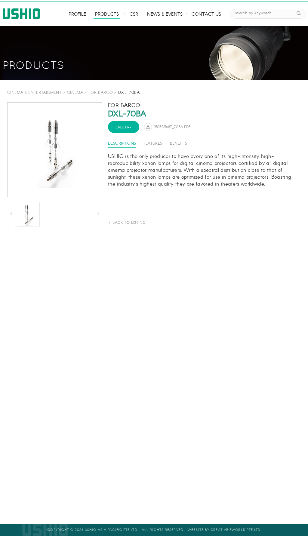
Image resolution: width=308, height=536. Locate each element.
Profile (77, 14)
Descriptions (122, 143)
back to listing (129, 222)
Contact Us (206, 14)
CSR (134, 14)
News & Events (165, 14)
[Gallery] (55, 150)
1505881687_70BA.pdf (172, 127)
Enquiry (124, 127)
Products (107, 14)
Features (153, 143)
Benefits (178, 143)
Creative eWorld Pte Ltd (235, 530)
